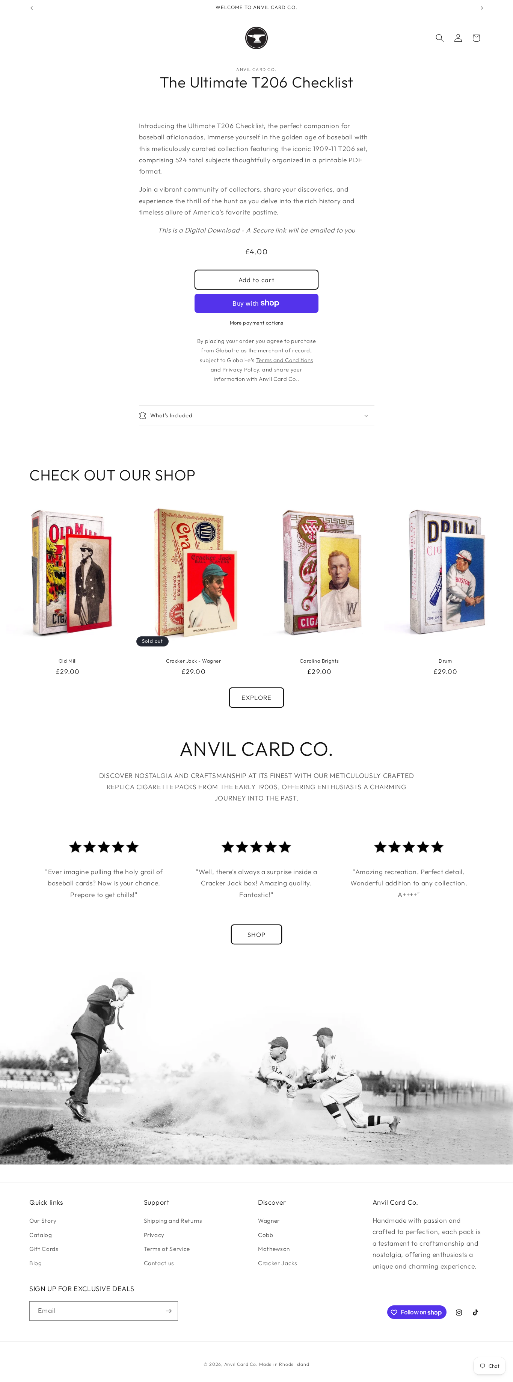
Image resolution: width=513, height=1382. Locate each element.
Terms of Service (167, 1248)
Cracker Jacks (277, 1263)
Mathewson (274, 1248)
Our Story (43, 1220)
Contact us (159, 1263)
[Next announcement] (482, 8)
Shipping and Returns (173, 1220)
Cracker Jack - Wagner (193, 661)
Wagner (269, 1220)
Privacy (154, 1235)
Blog (35, 1263)
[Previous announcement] (31, 8)
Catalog (40, 1235)
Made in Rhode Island (284, 1364)
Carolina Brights (319, 661)
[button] (440, 38)
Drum (445, 661)
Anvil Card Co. (241, 1364)
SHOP (256, 934)
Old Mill (68, 661)
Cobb (265, 1235)
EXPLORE (256, 697)
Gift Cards (44, 1248)
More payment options (257, 323)
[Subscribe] (169, 1311)
